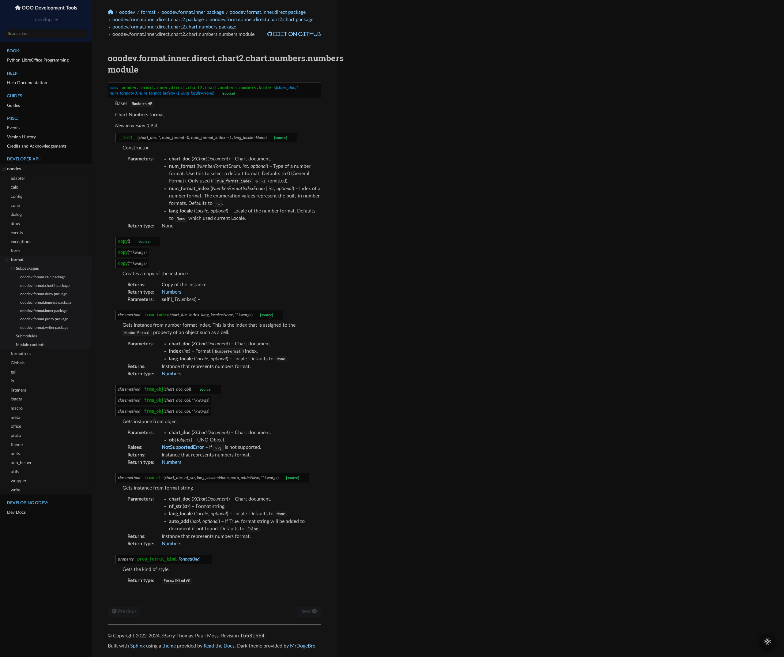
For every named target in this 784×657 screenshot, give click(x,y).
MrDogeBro (302, 646)
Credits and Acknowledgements (36, 146)
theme (17, 444)
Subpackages (27, 269)
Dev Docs (16, 512)
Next (306, 611)
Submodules (26, 336)
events (17, 233)
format (17, 259)
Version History (21, 137)
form (15, 251)
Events (13, 128)
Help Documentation (27, 83)
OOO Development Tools (49, 8)
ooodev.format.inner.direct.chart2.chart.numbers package (174, 26)
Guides (13, 105)
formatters (21, 353)
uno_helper (21, 462)
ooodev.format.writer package (44, 327)
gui (13, 372)
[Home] (110, 12)
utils (15, 471)
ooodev (14, 169)
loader (16, 399)
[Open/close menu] (4, 169)
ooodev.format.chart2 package (45, 285)
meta (15, 417)
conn (15, 205)
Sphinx (137, 646)
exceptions (21, 241)
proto (16, 435)
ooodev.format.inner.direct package (268, 12)
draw (15, 223)
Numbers (171, 292)
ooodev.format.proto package (44, 319)
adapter (18, 178)
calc (14, 187)
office (16, 426)
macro (17, 408)
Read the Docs (219, 646)
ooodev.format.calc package (43, 277)
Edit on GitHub (296, 34)
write (15, 490)
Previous (127, 611)
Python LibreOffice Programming (38, 60)
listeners (18, 390)
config (16, 196)
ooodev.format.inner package (43, 311)
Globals (17, 363)
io (12, 381)
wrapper (18, 481)
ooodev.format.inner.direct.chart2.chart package (261, 19)
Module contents (30, 345)
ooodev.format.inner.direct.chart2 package (158, 19)
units (15, 453)
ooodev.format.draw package (43, 294)
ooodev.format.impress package (45, 302)
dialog (16, 214)
